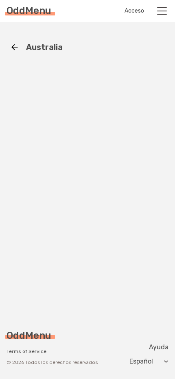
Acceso (134, 11)
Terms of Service (26, 351)
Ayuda (158, 347)
